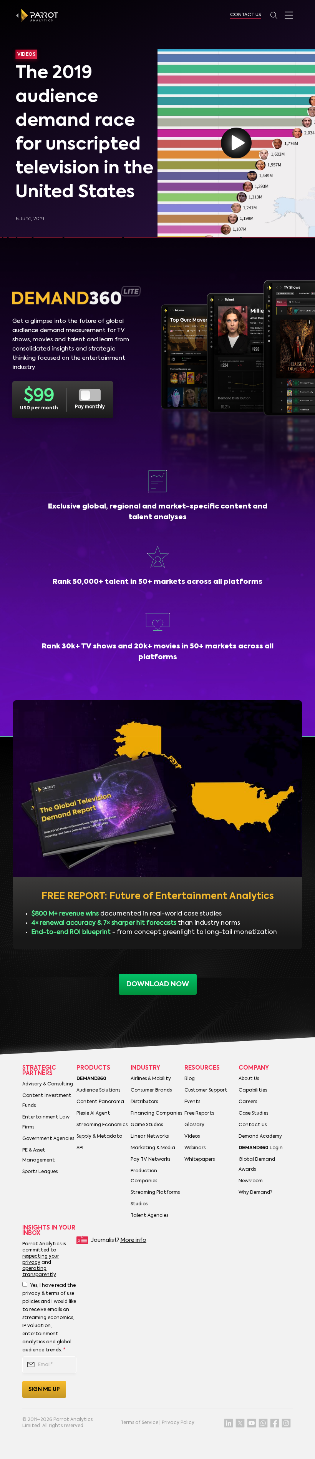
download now (157, 984)
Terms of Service (139, 1423)
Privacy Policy (178, 1423)
